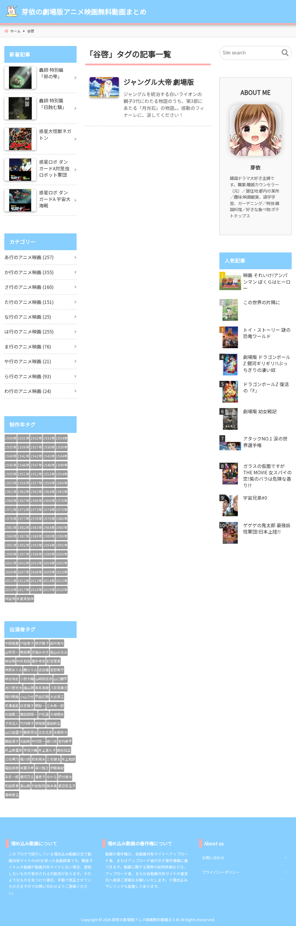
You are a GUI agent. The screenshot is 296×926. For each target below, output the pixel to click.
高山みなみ (58, 652)
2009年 (49, 571)
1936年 (23, 446)
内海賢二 (12, 714)
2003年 (36, 562)
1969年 (49, 500)
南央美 (52, 785)
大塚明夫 (57, 714)
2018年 (36, 589)
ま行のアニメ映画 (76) (27, 346)
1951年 (23, 473)
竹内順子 (27, 723)
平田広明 (42, 696)
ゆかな (52, 776)
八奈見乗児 (58, 687)
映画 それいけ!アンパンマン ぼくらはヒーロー (267, 281)
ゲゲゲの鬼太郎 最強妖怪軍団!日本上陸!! (267, 528)
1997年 (23, 553)
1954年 (61, 473)
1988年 (36, 536)
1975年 (61, 509)
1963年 (36, 491)
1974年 (49, 509)
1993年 (36, 545)
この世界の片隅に (261, 302)
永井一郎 (12, 776)
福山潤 (28, 687)
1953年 (49, 473)
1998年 (36, 553)
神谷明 (10, 660)
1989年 (49, 536)
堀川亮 (25, 759)
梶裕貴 (25, 652)
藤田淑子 (12, 741)
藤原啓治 (30, 732)
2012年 (23, 580)
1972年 (23, 509)
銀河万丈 (27, 776)
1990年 (61, 536)
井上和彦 (68, 759)
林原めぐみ (13, 669)
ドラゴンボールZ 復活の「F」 (266, 387)
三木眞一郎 (55, 705)
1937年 (36, 446)
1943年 (49, 455)
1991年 (10, 545)
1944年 (61, 455)
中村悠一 (38, 741)
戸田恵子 (27, 643)
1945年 (10, 464)
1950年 (10, 473)
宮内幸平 (65, 741)
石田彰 (25, 741)
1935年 (10, 446)
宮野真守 (57, 669)
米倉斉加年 (25, 598)
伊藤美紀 (57, 767)
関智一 (40, 705)
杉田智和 (38, 785)
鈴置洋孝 (27, 767)
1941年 (23, 455)
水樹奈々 (60, 732)
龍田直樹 (12, 767)
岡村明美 (12, 696)
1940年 (10, 455)
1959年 (49, 482)
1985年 (61, 527)
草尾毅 (40, 723)
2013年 (36, 580)
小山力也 (27, 696)
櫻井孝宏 (38, 660)
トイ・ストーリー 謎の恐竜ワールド (267, 333)
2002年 (23, 562)
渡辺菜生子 (66, 785)
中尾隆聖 (12, 643)
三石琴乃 (12, 759)
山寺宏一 (12, 652)
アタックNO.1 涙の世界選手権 (265, 441)
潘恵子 (40, 776)
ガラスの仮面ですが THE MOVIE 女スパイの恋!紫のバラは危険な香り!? (267, 476)
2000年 (61, 553)
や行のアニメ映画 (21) (27, 361)
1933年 (49, 438)
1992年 (23, 545)
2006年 (10, 571)
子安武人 (12, 723)
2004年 (49, 562)
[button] (285, 53)
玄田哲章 (12, 785)
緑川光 (52, 741)
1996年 (10, 553)
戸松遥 (43, 714)
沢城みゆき (40, 652)
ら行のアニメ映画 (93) (27, 376)
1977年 (23, 518)
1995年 (61, 545)
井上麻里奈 (13, 750)
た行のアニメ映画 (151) (29, 301)
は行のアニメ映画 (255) (29, 331)
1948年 (49, 464)
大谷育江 (57, 696)
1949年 (61, 464)
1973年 (36, 509)
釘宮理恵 (53, 660)
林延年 (10, 598)
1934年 (61, 438)
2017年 (23, 589)
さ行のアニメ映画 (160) (29, 286)
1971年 (10, 509)
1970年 (61, 500)
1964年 (49, 491)
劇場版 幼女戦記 (260, 411)
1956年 (23, 482)
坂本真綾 (42, 687)
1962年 (23, 491)
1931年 (23, 438)
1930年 (10, 438)
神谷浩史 (12, 678)
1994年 (49, 545)
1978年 (36, 518)
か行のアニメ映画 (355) (29, 272)
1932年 (36, 438)
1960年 (61, 482)
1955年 (10, 482)
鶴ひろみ (30, 669)
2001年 (10, 562)
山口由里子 (13, 732)
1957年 (36, 482)
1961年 (10, 491)
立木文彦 (45, 732)
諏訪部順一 (28, 714)
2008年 (36, 571)
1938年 (49, 446)
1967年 (23, 500)
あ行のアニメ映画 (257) (29, 257)
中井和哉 (23, 660)
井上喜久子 (47, 750)
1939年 (61, 446)
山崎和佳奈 (43, 678)
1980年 (61, 518)
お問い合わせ (213, 857)
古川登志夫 (13, 687)
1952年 (36, 473)
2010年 (61, 571)
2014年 (49, 580)
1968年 (36, 500)
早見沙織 (30, 750)
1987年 (23, 536)
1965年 (61, 491)
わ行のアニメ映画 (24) (27, 391)
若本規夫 (38, 759)
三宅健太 (53, 759)
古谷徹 (43, 669)
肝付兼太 (65, 776)
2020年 (61, 589)
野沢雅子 (42, 643)
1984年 (49, 527)
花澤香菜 (12, 705)
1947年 (36, 464)
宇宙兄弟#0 (255, 498)
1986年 (10, 536)
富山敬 (25, 785)
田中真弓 (57, 643)
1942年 (36, 455)
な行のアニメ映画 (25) (27, 316)
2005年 (61, 562)
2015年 (61, 580)
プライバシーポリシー (221, 872)
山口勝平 (60, 678)
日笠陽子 (27, 705)
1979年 (49, 518)
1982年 (23, 527)
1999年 (49, 553)
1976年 (10, 518)
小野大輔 (27, 678)
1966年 (10, 500)
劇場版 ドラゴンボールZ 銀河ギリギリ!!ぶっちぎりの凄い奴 (267, 363)
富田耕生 (53, 723)
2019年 (49, 589)
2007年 (23, 571)
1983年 (36, 527)
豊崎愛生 (12, 794)
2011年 (10, 580)
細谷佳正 (64, 750)
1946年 (23, 464)
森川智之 (42, 767)
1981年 (10, 527)
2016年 (10, 589)
